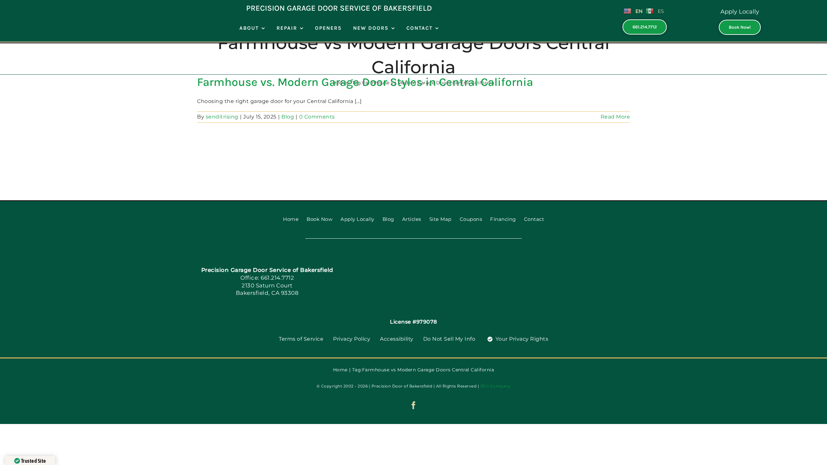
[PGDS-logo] (425, 261)
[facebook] (414, 405)
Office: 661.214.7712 (267, 277)
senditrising (222, 117)
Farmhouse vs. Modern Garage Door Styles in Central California (365, 82)
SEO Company (495, 386)
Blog (287, 117)
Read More (615, 117)
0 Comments (317, 117)
